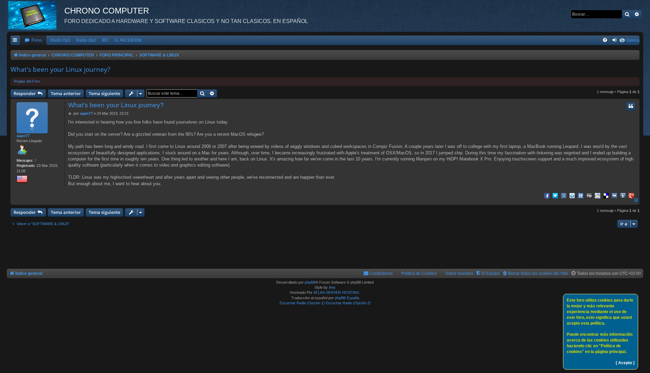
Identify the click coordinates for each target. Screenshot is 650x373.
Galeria (633, 40)
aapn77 (23, 136)
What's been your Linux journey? (60, 69)
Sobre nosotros (459, 273)
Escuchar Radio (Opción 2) (348, 303)
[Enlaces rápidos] (15, 40)
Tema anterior (66, 93)
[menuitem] (33, 40)
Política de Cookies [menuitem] (419, 273)
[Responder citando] (630, 106)
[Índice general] (35, 15)
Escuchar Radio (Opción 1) (302, 303)
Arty (332, 287)
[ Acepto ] (625, 362)
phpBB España (347, 298)
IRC (105, 40)
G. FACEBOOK (128, 40)
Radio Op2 (86, 40)
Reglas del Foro (27, 81)
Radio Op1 (60, 40)
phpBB (310, 282)
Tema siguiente (104, 93)
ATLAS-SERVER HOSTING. (336, 292)
